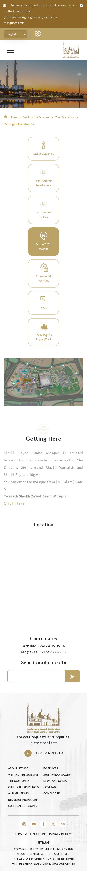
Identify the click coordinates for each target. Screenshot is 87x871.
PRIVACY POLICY (60, 834)
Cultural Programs (22, 806)
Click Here (15, 504)
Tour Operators (65, 117)
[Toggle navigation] (10, 50)
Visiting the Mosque (36, 117)
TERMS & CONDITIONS (31, 834)
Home (13, 117)
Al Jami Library (18, 793)
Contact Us (52, 793)
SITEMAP (43, 842)
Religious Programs (23, 799)
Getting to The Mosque (19, 124)
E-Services (51, 768)
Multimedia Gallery (58, 774)
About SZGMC (18, 768)
